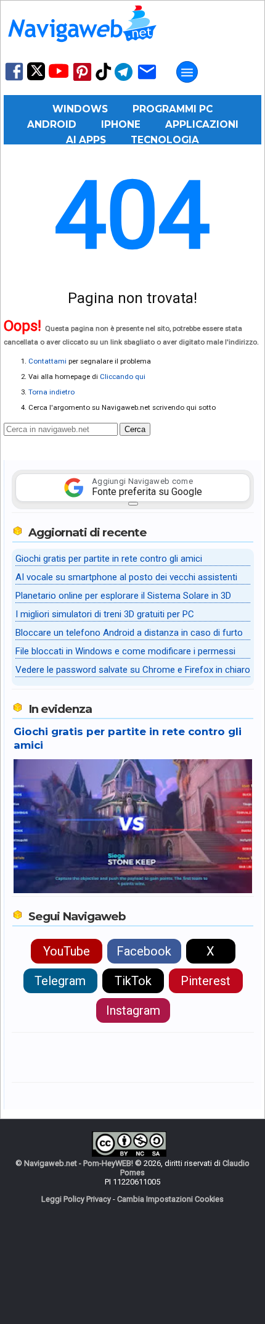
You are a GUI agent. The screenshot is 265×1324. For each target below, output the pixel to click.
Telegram (60, 980)
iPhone (121, 124)
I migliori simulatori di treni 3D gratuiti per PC (104, 614)
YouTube (66, 951)
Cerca (134, 429)
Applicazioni (201, 124)
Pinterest (205, 980)
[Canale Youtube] (58, 75)
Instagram (133, 1010)
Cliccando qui (122, 376)
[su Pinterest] (82, 80)
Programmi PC (172, 109)
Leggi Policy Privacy (76, 1199)
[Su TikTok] (103, 79)
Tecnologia (165, 140)
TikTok (133, 980)
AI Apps (86, 140)
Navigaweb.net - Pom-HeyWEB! (78, 1163)
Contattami (47, 361)
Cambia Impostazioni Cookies (170, 1199)
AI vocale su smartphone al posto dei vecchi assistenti (126, 577)
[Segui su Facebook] (14, 79)
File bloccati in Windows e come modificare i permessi (125, 651)
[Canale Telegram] (123, 80)
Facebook (143, 951)
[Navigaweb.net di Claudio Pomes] (81, 47)
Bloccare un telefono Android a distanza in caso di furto (129, 632)
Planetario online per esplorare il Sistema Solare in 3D (123, 595)
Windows (80, 109)
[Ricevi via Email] (147, 80)
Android (51, 124)
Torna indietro (51, 392)
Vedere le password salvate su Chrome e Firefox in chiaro (132, 669)
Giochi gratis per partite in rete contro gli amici (108, 558)
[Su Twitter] (36, 77)
